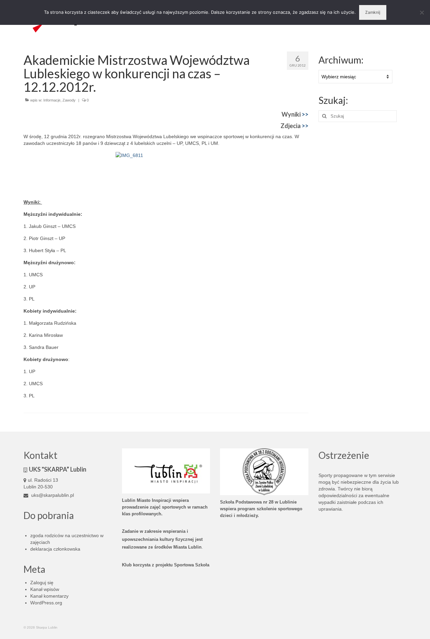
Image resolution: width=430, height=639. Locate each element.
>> (305, 114)
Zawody (69, 100)
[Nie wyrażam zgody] (421, 12)
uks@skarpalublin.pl (52, 495)
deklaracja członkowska (55, 549)
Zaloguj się (41, 582)
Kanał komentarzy (49, 596)
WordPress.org (46, 602)
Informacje (51, 100)
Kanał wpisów (44, 589)
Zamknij (372, 12)
